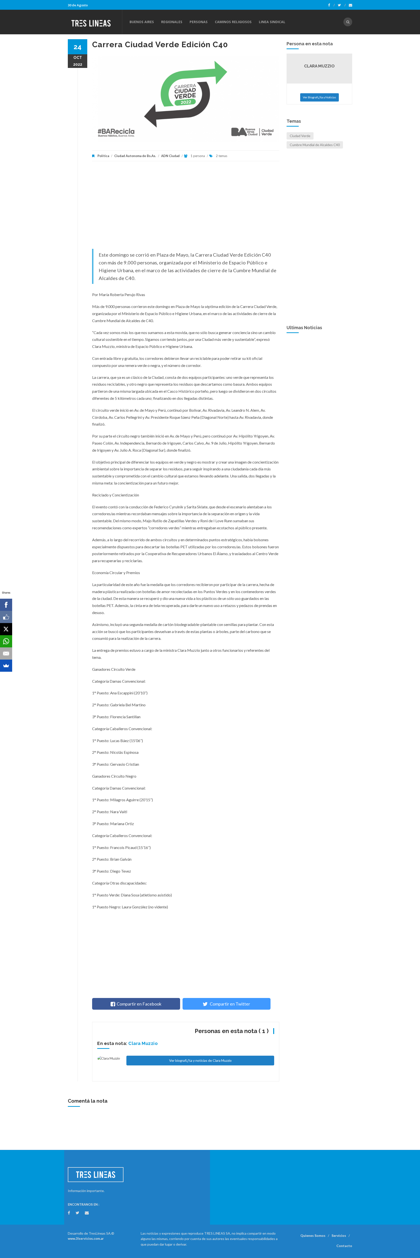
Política (103, 156)
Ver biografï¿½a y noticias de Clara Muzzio (200, 1060)
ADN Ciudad (170, 156)
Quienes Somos (312, 1235)
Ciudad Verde (300, 136)
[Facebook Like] (6, 617)
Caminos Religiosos (233, 21)
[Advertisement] (185, 207)
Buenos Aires (142, 21)
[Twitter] (342, 5)
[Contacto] (350, 5)
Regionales (171, 21)
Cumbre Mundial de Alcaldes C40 (315, 145)
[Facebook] (331, 5)
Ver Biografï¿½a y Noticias (319, 97)
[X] (6, 629)
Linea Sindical (272, 21)
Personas (199, 21)
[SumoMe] (6, 666)
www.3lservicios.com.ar (86, 1238)
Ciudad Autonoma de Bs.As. (135, 156)
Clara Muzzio (143, 1043)
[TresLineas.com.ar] (94, 22)
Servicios (339, 1235)
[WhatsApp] (6, 641)
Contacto (344, 1246)
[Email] (6, 653)
